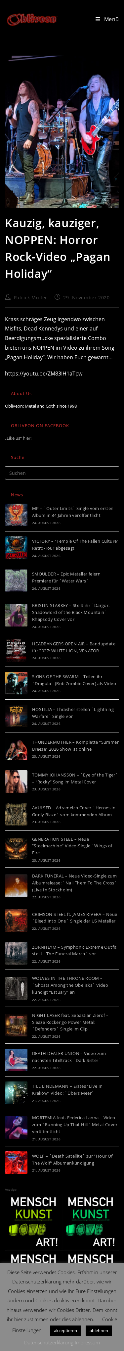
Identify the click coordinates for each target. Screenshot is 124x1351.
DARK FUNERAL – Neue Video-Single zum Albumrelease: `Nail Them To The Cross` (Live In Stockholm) (74, 883)
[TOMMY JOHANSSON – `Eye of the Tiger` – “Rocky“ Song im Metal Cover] (16, 781)
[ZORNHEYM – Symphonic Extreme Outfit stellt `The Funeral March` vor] (16, 953)
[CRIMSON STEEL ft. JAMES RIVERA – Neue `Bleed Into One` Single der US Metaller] (16, 920)
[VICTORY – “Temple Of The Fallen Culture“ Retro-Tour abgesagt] (16, 547)
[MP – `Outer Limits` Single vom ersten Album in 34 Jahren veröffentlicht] (16, 515)
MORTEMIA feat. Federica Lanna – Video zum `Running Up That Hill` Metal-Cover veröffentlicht (74, 1124)
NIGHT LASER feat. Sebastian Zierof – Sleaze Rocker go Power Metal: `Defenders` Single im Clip (70, 1022)
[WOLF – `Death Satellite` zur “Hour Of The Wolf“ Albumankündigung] (16, 1162)
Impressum (87, 1342)
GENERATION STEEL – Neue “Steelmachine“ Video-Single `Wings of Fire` (72, 846)
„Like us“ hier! (18, 438)
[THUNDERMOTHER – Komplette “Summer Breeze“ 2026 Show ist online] (16, 748)
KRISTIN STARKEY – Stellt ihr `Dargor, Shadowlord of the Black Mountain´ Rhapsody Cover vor (71, 612)
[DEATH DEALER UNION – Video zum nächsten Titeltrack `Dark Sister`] (16, 1060)
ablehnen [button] (99, 1330)
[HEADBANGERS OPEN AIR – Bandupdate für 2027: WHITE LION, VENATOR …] (16, 650)
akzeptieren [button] (65, 1330)
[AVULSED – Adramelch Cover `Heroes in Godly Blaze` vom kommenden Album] (16, 814)
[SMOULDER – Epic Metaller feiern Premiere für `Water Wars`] (16, 580)
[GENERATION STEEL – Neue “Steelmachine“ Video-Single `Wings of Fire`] (16, 849)
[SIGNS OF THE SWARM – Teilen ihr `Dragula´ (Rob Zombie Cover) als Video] (16, 683)
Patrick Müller (30, 297)
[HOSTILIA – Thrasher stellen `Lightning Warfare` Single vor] (16, 716)
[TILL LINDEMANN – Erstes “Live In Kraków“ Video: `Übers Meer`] (16, 1092)
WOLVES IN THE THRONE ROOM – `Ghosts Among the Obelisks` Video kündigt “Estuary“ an (70, 985)
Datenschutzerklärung (48, 1342)
